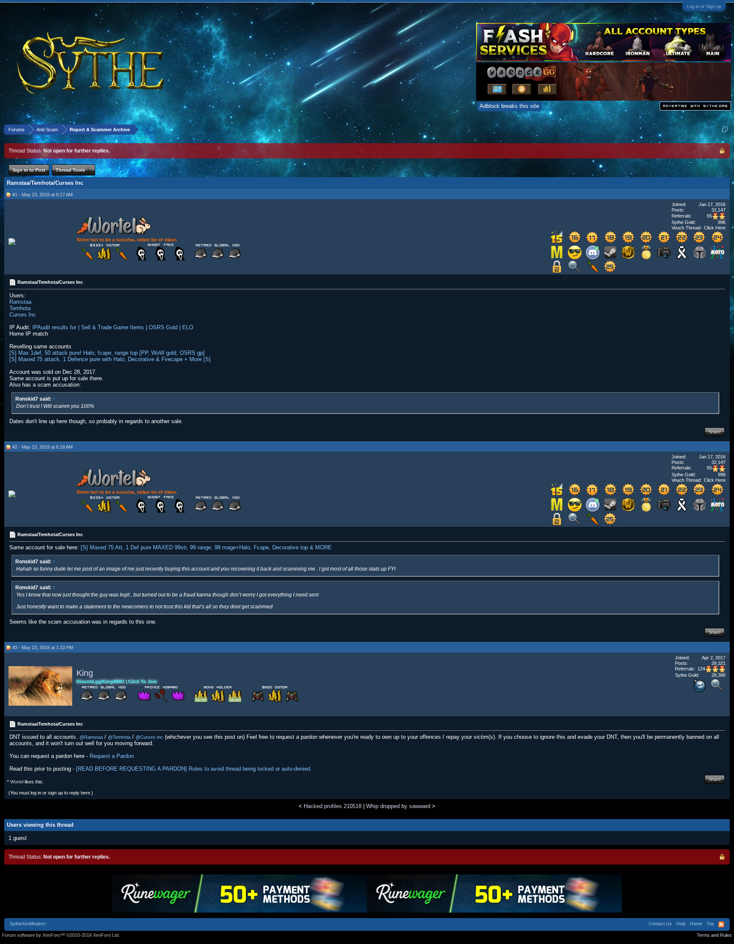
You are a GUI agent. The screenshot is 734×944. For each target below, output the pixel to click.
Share (715, 431)
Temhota (20, 308)
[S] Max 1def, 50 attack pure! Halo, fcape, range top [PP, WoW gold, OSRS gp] (107, 353)
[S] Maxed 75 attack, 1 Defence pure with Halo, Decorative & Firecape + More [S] (110, 359)
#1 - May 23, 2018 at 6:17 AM (42, 194)
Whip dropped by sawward (398, 806)
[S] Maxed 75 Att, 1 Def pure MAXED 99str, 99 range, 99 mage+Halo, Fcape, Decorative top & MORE (206, 547)
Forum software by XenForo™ (61, 935)
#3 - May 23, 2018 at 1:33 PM (42, 647)
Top (710, 923)
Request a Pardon (112, 756)
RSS (721, 924)
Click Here (715, 227)
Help (681, 923)
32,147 (718, 209)
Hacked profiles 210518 (332, 806)
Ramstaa (20, 302)
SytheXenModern (27, 923)
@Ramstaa (91, 737)
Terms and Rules (714, 935)
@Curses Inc (149, 737)
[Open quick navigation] (725, 129)
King (84, 673)
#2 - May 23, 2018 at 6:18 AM (42, 446)
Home (696, 923)
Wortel (16, 781)
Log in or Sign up (704, 6)
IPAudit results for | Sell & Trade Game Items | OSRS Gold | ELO (112, 327)
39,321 (718, 663)
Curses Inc (22, 314)
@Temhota (119, 737)
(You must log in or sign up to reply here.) (50, 792)
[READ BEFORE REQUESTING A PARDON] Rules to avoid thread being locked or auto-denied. (194, 769)
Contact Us (660, 923)
